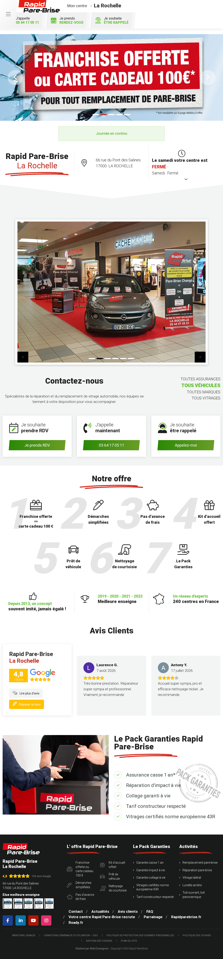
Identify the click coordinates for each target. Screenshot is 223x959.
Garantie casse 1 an (150, 862)
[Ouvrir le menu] (8, 14)
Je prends (71, 20)
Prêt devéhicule (114, 876)
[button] (15, 77)
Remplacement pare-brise (200, 862)
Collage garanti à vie (148, 795)
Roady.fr (76, 922)
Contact (76, 911)
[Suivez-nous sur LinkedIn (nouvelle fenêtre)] (21, 920)
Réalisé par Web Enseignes (92, 948)
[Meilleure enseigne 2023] (49, 903)
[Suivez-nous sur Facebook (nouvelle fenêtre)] (9, 920)
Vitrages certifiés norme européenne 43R (170, 816)
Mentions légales (23, 935)
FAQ (149, 911)
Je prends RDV (37, 445)
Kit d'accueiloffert (117, 865)
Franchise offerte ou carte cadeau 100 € (84, 869)
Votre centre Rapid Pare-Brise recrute (102, 917)
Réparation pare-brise (197, 870)
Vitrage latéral (191, 877)
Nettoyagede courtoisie (118, 888)
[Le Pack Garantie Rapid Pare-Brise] (111, 77)
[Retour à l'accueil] (21, 848)
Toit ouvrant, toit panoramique (193, 895)
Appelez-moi (186, 445)
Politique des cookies (197, 935)
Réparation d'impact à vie (153, 785)
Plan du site (129, 940)
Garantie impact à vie (150, 870)
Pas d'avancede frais (85, 897)
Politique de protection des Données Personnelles (140, 935)
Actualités (100, 911)
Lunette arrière (192, 885)
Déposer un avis (30, 704)
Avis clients (128, 911)
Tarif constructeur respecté (156, 806)
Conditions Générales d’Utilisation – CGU (71, 935)
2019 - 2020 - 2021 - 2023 (120, 599)
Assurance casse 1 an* (150, 775)
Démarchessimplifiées (83, 885)
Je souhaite (116, 20)
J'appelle (27, 20)
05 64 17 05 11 (111, 445)
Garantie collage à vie (150, 877)
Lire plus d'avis (29, 693)
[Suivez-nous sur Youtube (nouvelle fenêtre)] (34, 920)
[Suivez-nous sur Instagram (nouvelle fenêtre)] (47, 920)
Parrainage (153, 917)
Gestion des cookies (99, 940)
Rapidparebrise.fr (186, 917)
